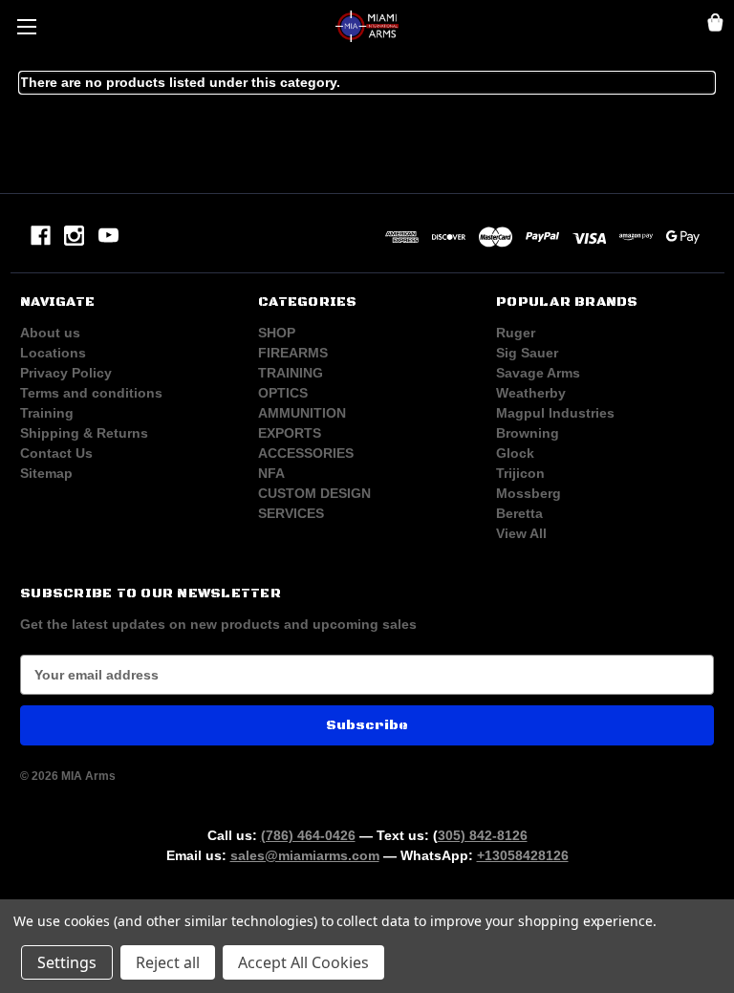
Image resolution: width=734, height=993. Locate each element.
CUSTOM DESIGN (314, 493)
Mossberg (528, 493)
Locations (53, 352)
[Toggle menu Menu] (26, 26)
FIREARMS (293, 352)
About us (50, 332)
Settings (67, 962)
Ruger (515, 332)
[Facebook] (41, 236)
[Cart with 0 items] (715, 25)
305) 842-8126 (483, 835)
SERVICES (291, 513)
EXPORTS (289, 433)
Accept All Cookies (303, 962)
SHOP (276, 332)
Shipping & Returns (84, 433)
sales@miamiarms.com (304, 855)
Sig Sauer (527, 352)
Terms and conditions (91, 392)
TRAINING (290, 372)
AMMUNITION (302, 413)
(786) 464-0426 (308, 835)
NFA (271, 473)
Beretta (519, 513)
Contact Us (56, 453)
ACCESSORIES (306, 453)
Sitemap (46, 473)
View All (521, 533)
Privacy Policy (66, 372)
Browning (527, 433)
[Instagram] (74, 236)
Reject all (168, 962)
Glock (515, 453)
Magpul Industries (555, 413)
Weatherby (531, 392)
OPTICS (283, 392)
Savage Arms (538, 372)
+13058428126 (523, 855)
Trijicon (520, 473)
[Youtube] (108, 236)
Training (47, 413)
